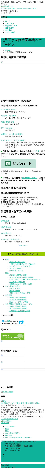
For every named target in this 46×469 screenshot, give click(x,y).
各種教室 (8, 295)
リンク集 (8, 459)
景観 (7, 273)
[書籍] (3, 401)
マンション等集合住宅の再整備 (21, 277)
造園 (7, 259)
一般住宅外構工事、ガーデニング (22, 264)
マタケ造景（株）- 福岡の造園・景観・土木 (26, 465)
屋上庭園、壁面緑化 (17, 282)
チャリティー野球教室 (18, 300)
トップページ (10, 426)
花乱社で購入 (35, 403)
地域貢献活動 (14, 291)
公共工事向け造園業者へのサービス (19, 304)
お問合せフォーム (29, 178)
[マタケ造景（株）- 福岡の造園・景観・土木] (18, 8)
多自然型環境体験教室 (18, 297)
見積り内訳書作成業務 (18, 306)
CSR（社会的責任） (12, 286)
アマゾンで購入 (14, 403)
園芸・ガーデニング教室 (18, 302)
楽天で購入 (25, 403)
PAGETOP (5, 423)
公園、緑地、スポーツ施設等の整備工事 (24, 279)
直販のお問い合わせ (10, 419)
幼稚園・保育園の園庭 (18, 275)
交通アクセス (10, 454)
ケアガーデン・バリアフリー (20, 266)
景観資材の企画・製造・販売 (20, 284)
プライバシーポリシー (13, 461)
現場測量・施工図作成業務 (19, 311)
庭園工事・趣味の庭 (17, 262)
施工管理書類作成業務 (18, 308)
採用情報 (8, 457)
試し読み (4, 403)
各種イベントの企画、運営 (19, 293)
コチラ (36, 151)
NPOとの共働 (14, 288)
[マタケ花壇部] (7, 392)
